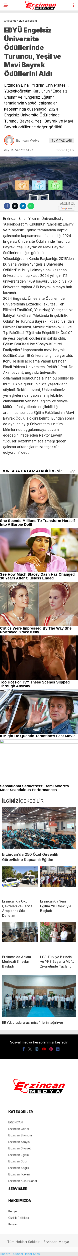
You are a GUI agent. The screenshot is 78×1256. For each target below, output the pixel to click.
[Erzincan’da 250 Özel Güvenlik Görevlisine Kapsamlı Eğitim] (39, 828)
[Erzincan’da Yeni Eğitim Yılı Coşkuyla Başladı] (58, 881)
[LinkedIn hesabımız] (57, 1049)
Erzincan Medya (28, 140)
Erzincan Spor (17, 1161)
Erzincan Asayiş (19, 1142)
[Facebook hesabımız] (23, 1049)
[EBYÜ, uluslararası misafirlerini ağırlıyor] (39, 996)
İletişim (12, 1224)
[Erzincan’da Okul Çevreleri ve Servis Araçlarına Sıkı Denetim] (20, 881)
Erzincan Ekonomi (20, 1135)
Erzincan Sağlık (18, 1168)
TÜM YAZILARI (61, 140)
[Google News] (66, 208)
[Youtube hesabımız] (44, 1049)
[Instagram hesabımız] (36, 1049)
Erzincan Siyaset (19, 1148)
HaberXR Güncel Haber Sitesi (20, 1254)
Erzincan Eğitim (64, 150)
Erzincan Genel (18, 1129)
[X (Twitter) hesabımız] (30, 1049)
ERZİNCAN (15, 1122)
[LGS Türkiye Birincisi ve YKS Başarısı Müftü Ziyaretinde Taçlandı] (58, 936)
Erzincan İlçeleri (19, 1174)
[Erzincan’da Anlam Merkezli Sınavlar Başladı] (20, 936)
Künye (12, 1211)
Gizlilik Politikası (19, 1217)
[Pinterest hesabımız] (51, 1049)
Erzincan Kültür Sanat (22, 1181)
